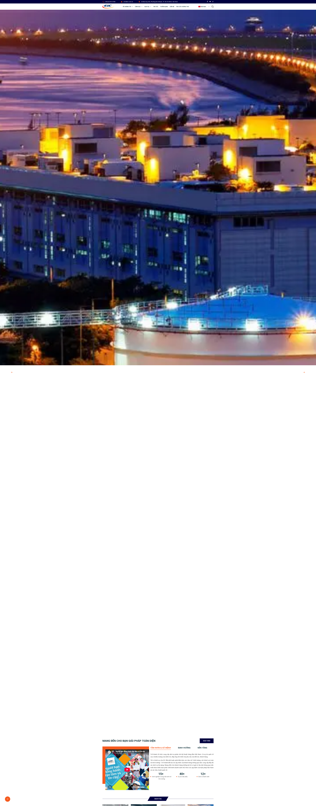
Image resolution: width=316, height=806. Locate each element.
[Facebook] (207, 1)
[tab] (160, 747)
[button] (209, 6)
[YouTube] (210, 1)
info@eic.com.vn (128, 1)
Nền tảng (202, 747)
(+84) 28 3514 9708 (110, 1)
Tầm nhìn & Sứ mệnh (160, 747)
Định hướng (184, 747)
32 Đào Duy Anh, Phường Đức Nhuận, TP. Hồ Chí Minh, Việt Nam (159, 1)
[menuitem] (128, 6)
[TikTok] (213, 1)
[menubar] (156, 6)
